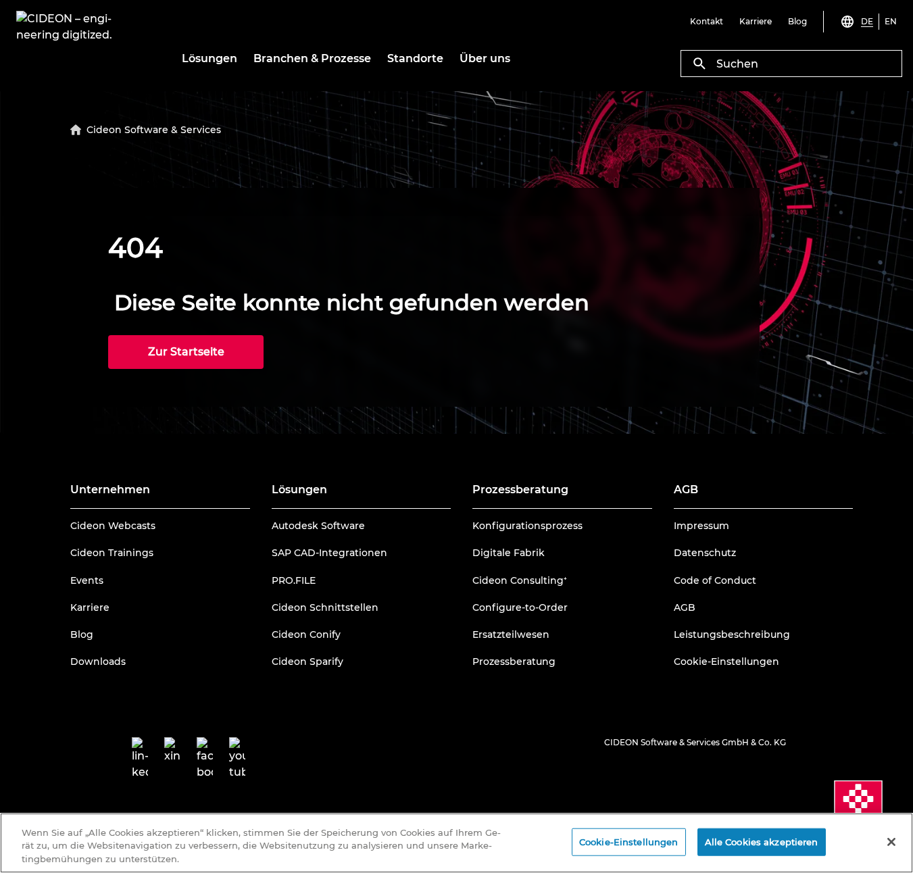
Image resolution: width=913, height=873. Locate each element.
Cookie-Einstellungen (726, 661)
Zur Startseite (186, 351)
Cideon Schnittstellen (325, 607)
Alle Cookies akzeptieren (761, 841)
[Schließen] (891, 842)
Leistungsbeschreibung (732, 634)
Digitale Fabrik (508, 553)
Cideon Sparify (307, 661)
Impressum (701, 526)
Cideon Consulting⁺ (519, 580)
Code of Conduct (715, 580)
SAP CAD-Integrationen (329, 553)
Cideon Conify (306, 634)
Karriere (89, 607)
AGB (684, 607)
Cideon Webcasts (112, 526)
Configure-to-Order (520, 607)
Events (86, 580)
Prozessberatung (514, 661)
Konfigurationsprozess (527, 526)
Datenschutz (705, 553)
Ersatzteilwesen (510, 634)
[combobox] (791, 63)
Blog (81, 634)
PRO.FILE (294, 580)
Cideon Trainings (111, 553)
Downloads (98, 661)
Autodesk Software (318, 526)
